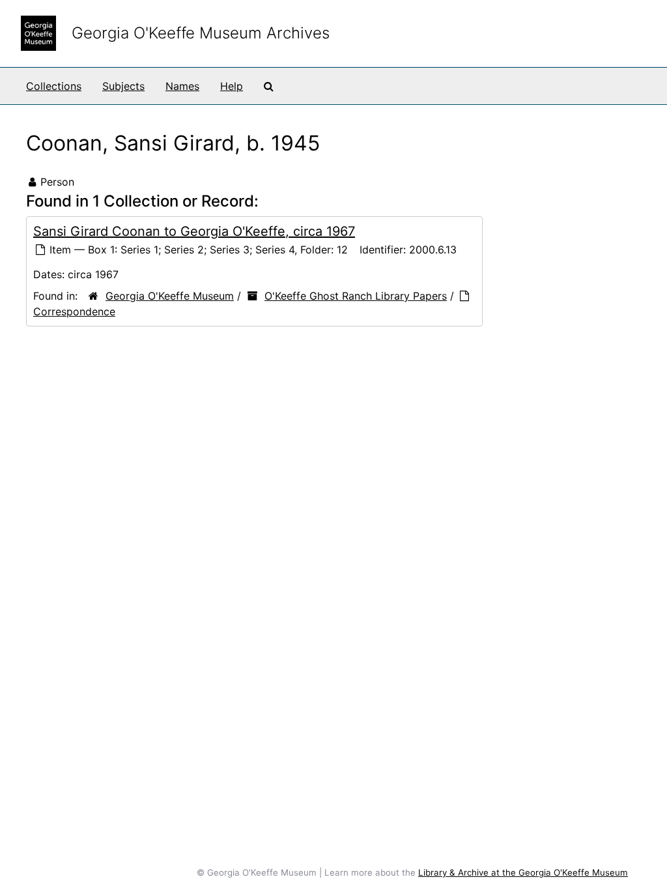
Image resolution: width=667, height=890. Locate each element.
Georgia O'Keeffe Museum (170, 295)
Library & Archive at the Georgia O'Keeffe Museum (523, 872)
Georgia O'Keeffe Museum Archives (201, 32)
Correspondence (74, 311)
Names (182, 86)
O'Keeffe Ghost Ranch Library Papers (355, 295)
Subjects (123, 86)
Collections (53, 86)
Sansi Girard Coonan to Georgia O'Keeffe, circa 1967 (194, 231)
